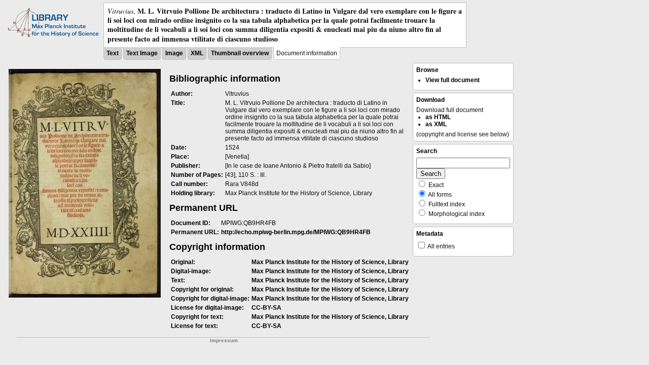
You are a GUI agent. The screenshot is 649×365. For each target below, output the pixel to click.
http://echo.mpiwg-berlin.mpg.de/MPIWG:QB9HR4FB (296, 232)
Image (174, 53)
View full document (452, 80)
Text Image (142, 53)
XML (197, 53)
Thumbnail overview (240, 53)
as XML (436, 124)
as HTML (438, 117)
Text (112, 53)
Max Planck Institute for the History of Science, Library (330, 262)
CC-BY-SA (266, 307)
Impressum (224, 340)
